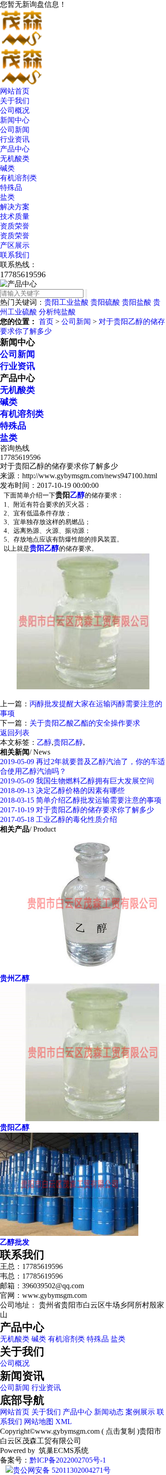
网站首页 (15, 91)
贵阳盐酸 (136, 302)
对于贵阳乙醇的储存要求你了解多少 (77, 810)
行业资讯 (15, 139)
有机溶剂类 (18, 178)
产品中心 (15, 149)
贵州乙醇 (15, 978)
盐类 (7, 197)
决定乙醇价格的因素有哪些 (62, 790)
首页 (46, 321)
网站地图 (38, 1421)
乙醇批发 (15, 1242)
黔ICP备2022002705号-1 (68, 1460)
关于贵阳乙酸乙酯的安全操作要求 (85, 723)
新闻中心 (15, 120)
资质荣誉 (15, 226)
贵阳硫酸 (105, 302)
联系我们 (15, 255)
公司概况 (15, 110)
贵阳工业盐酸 (66, 302)
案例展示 (140, 1412)
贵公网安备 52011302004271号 (62, 1470)
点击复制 (120, 1431)
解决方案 (15, 207)
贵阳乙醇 (68, 742)
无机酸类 (15, 158)
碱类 (7, 168)
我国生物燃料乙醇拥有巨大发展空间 (77, 781)
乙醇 (44, 742)
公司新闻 (15, 130)
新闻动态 (109, 1412)
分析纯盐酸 (57, 312)
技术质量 (15, 216)
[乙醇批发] (69, 1233)
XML (63, 1421)
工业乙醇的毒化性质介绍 (58, 819)
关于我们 (15, 101)
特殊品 (11, 187)
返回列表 (15, 733)
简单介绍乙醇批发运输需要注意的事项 (80, 800)
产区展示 (15, 245)
